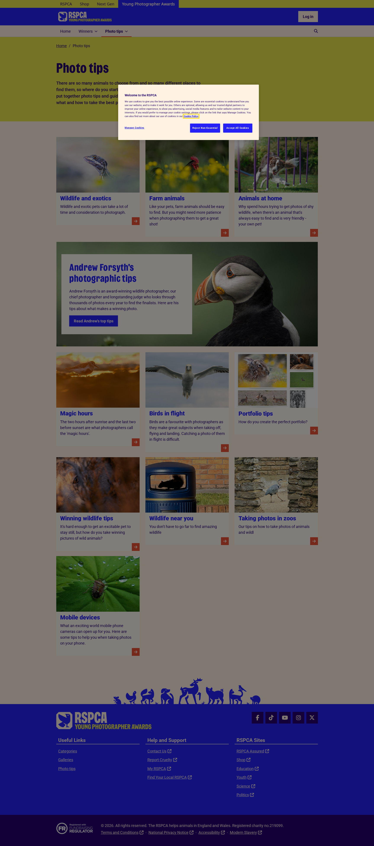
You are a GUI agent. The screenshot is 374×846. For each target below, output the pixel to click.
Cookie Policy (191, 116)
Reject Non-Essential (205, 127)
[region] (188, 112)
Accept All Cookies (237, 127)
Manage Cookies (134, 127)
